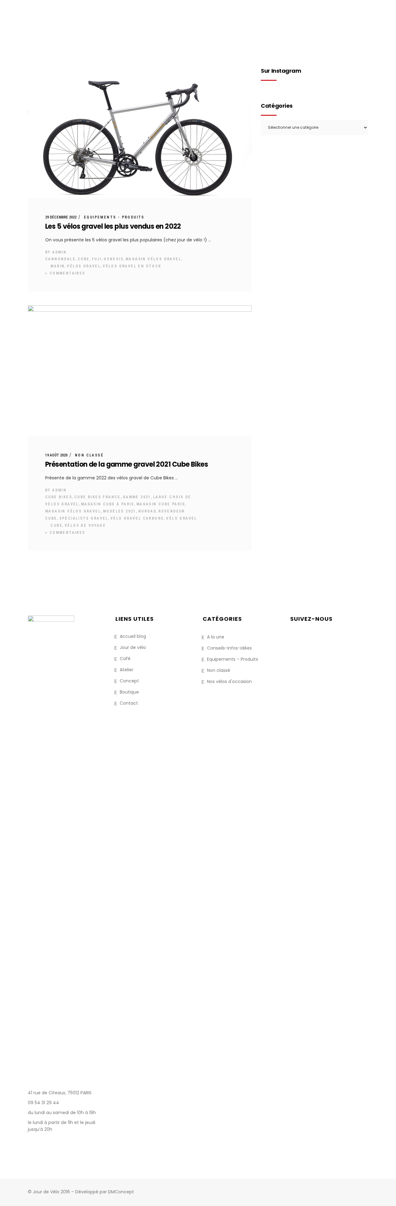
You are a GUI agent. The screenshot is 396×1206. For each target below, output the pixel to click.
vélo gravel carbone (137, 518)
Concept (129, 681)
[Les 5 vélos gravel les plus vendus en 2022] (140, 132)
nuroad (147, 511)
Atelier (126, 670)
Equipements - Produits (114, 217)
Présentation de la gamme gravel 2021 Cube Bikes (126, 464)
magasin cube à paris (107, 504)
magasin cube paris (160, 504)
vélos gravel (84, 266)
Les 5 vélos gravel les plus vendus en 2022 (113, 226)
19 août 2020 (56, 455)
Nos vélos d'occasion (229, 681)
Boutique (129, 692)
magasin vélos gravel (153, 259)
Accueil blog (133, 636)
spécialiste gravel (83, 518)
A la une (215, 637)
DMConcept (121, 1192)
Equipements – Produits (232, 659)
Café (125, 658)
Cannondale (60, 259)
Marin (57, 266)
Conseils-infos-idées (229, 648)
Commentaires (66, 273)
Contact (129, 703)
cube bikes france (97, 497)
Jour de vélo (133, 647)
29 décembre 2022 (60, 217)
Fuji (97, 259)
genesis (113, 259)
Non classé (89, 455)
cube (84, 259)
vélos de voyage (85, 525)
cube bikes (58, 497)
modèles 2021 (119, 511)
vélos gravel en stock (132, 266)
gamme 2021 (137, 497)
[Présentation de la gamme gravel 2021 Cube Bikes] (140, 370)
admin (59, 252)
